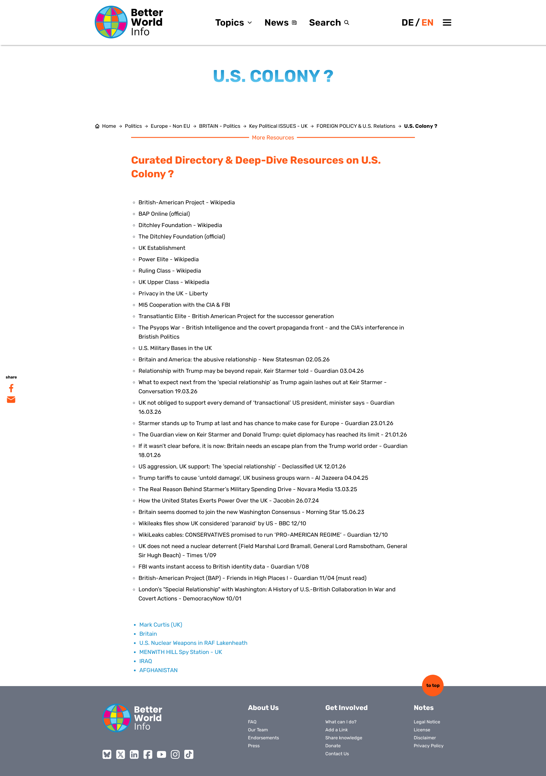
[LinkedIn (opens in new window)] (134, 754)
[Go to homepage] (129, 22)
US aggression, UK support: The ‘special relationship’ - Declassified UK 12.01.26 (242, 466)
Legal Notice (427, 721)
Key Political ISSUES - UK (278, 126)
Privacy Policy (429, 745)
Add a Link (336, 729)
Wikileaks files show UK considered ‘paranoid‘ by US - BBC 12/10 (222, 523)
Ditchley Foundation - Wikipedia (180, 225)
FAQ (252, 721)
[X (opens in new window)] (120, 754)
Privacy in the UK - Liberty (173, 293)
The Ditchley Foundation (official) (181, 236)
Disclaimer (425, 737)
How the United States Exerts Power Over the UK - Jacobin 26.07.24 (228, 500)
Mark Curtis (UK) (160, 624)
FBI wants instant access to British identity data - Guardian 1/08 (223, 566)
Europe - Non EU (170, 126)
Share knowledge (343, 737)
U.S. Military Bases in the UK (175, 348)
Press (254, 745)
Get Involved (346, 708)
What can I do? (341, 721)
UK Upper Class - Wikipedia (173, 282)
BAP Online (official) (164, 213)
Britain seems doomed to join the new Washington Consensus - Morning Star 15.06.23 (251, 512)
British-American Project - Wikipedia (186, 202)
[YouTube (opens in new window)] (161, 754)
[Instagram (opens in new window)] (175, 754)
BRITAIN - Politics (219, 126)
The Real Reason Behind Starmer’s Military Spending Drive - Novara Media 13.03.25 (247, 489)
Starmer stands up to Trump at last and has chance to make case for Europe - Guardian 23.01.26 (265, 423)
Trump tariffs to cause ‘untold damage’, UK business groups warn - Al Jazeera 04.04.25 (253, 477)
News (276, 22)
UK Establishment (161, 247)
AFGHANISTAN (158, 670)
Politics (133, 126)
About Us (263, 708)
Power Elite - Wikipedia (168, 259)
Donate (333, 745)
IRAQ (145, 661)
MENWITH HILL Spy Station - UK (180, 652)
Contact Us (337, 753)
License (422, 729)
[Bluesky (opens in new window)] (106, 754)
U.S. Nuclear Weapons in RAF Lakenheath (193, 642)
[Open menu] (447, 22)
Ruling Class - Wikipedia (169, 270)
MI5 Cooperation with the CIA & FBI (184, 304)
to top (433, 685)
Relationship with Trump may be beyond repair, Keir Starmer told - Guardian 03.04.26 (251, 370)
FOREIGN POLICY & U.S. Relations (356, 126)
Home (109, 126)
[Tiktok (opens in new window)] (188, 754)
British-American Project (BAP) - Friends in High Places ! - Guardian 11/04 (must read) (252, 578)
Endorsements (263, 737)
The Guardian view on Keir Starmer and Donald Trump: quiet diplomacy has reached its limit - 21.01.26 (272, 434)
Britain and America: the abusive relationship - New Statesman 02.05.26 (234, 359)
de (408, 22)
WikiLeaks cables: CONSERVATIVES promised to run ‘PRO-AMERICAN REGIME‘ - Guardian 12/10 (263, 534)
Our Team (258, 729)
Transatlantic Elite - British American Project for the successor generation (236, 316)
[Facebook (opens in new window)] (147, 754)
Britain (148, 633)
